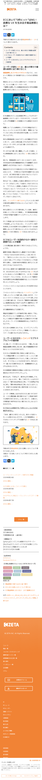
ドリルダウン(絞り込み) (16, 200)
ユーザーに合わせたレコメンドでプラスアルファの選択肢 (21, 61)
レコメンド (25, 338)
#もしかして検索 (30, 598)
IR (3, 702)
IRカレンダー (7, 708)
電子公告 (5, 724)
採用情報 (5, 748)
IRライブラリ (7, 715)
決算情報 (5, 718)
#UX (25, 595)
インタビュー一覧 (8, 664)
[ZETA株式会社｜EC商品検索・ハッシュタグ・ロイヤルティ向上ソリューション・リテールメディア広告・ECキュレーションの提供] (17, 9)
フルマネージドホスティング (11, 652)
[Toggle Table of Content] (34, 47)
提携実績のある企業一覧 (10, 658)
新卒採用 (5, 754)
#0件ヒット (10, 595)
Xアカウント (7, 558)
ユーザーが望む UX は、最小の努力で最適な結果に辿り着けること (21, 51)
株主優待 (5, 727)
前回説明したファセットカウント (15, 72)
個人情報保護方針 (35, 760)
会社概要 (5, 668)
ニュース (5, 645)
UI (31, 39)
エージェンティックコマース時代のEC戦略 (18, 475)
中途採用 (5, 751)
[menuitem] (36, 9)
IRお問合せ (6, 737)
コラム (5, 671)
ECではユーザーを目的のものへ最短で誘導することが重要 (21, 56)
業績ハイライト (7, 711)
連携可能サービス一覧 (9, 655)
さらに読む (7, 481)
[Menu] (36, 9)
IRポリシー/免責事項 (9, 734)
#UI (21, 595)
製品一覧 (5, 648)
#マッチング (20, 598)
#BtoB (17, 595)
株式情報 (5, 721)
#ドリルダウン (32, 595)
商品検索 (25, 39)
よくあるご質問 (7, 731)
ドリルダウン (28, 292)
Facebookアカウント (10, 560)
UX (35, 39)
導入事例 (5, 661)
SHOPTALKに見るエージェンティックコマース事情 (20, 496)
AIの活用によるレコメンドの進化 (15, 486)
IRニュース (6, 705)
